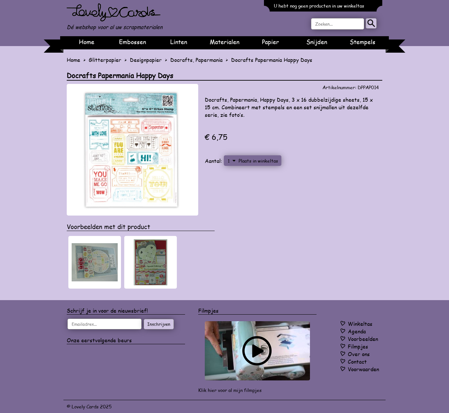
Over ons (359, 354)
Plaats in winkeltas (258, 160)
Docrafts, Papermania (196, 60)
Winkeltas (360, 323)
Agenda (357, 331)
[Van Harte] (94, 262)
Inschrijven (158, 324)
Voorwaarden (363, 369)
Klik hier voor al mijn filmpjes (230, 390)
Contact (357, 361)
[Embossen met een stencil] (257, 350)
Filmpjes (358, 346)
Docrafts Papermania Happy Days (271, 60)
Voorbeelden (363, 339)
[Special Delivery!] (150, 262)
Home (86, 42)
